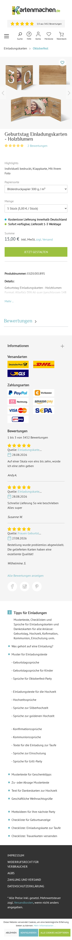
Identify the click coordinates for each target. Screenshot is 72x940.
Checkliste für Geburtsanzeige (31, 820)
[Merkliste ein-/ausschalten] (62, 62)
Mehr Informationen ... (45, 925)
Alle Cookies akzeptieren (55, 932)
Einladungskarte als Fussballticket (40, 450)
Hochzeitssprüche (24, 700)
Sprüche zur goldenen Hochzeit (33, 716)
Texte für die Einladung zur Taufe (34, 745)
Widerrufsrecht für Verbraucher (23, 864)
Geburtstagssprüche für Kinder (33, 670)
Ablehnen (11, 932)
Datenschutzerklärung (25, 886)
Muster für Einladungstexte (29, 654)
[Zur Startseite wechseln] (36, 10)
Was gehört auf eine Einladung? (32, 646)
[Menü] (6, 36)
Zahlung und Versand (24, 880)
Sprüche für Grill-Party (27, 761)
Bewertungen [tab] (19, 321)
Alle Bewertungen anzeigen (25, 575)
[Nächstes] (69, 93)
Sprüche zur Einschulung (29, 753)
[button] (9, 301)
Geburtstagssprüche (26, 662)
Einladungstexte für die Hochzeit (34, 692)
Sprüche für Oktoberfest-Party (32, 678)
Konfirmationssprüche (27, 729)
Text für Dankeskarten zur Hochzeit (34, 790)
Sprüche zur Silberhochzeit (30, 708)
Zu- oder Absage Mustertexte (30, 782)
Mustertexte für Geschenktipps (31, 774)
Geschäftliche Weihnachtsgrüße (32, 798)
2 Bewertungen (37, 146)
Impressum (15, 855)
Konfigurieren (28, 932)
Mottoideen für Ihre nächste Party (33, 812)
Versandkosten (23, 902)
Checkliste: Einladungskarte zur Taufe (36, 828)
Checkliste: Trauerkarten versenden (34, 836)
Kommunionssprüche (27, 737)
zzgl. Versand (44, 239)
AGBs (11, 873)
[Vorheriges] (3, 93)
